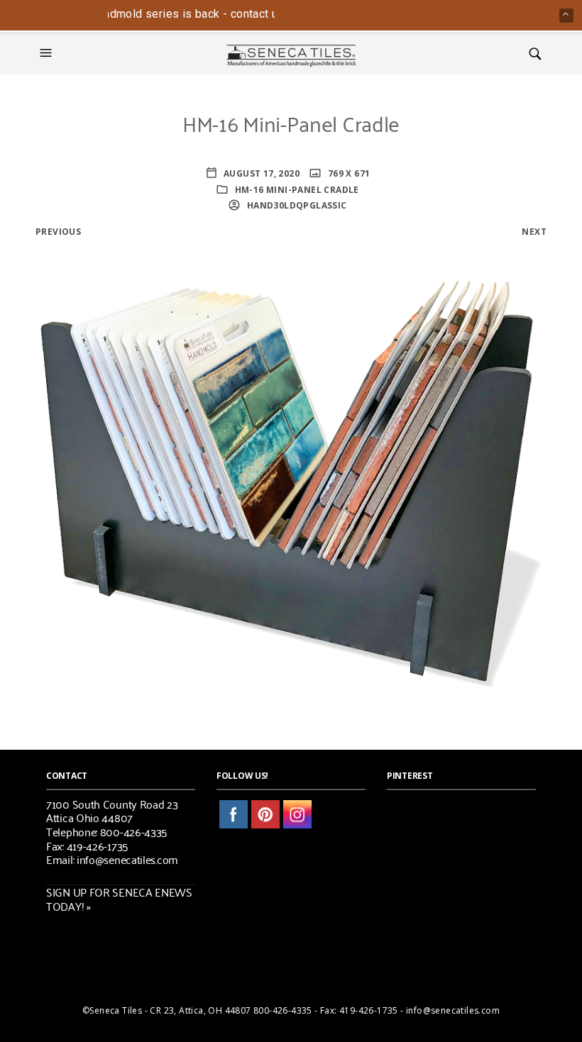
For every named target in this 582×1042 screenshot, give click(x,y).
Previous (58, 232)
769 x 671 (347, 173)
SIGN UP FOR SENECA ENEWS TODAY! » (119, 899)
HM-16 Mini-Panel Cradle (297, 190)
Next (534, 232)
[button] (47, 53)
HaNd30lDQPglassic (295, 205)
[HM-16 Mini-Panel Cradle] (291, 469)
